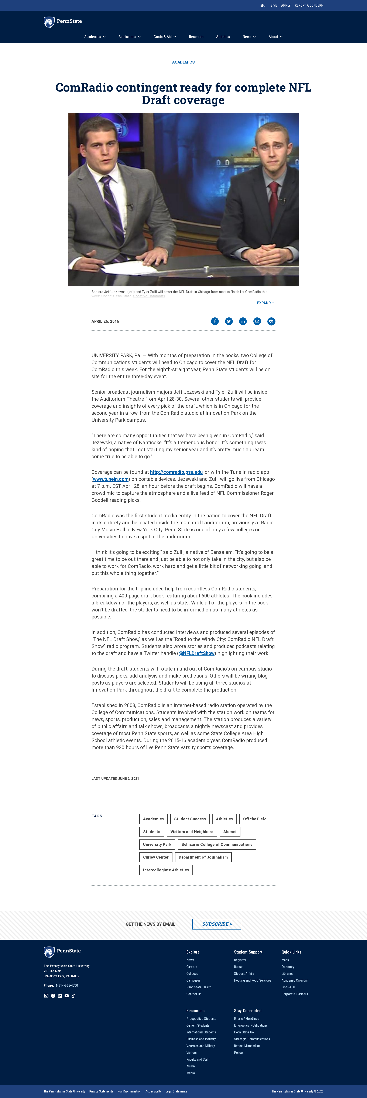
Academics (183, 62)
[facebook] (215, 321)
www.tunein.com (110, 479)
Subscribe (215, 924)
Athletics (224, 819)
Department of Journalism (203, 857)
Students (151, 831)
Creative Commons (149, 296)
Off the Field (255, 819)
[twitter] (229, 321)
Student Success (190, 819)
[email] (257, 321)
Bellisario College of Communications (217, 844)
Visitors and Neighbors (192, 831)
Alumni (229, 831)
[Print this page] (271, 321)
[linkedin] (243, 321)
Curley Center (156, 857)
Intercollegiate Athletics (166, 870)
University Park (157, 844)
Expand (264, 303)
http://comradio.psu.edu (176, 472)
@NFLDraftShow (197, 653)
